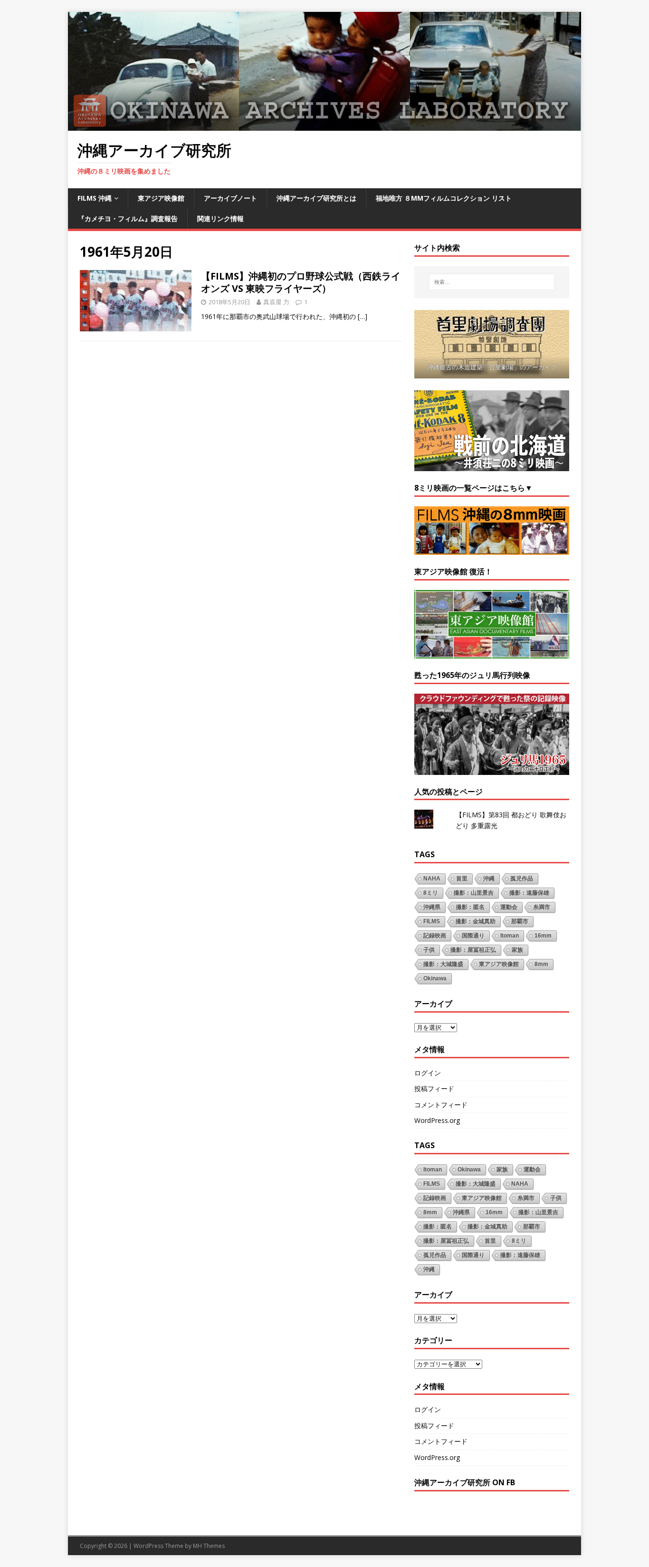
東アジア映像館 (161, 198)
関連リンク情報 (220, 218)
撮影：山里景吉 (474, 893)
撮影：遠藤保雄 (529, 893)
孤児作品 (521, 878)
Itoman (509, 935)
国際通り (473, 935)
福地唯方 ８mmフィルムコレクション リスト (444, 198)
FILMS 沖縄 (94, 198)
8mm (541, 964)
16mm (543, 935)
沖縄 (489, 878)
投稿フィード (434, 1088)
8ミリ (430, 893)
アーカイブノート (230, 198)
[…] (362, 316)
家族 (517, 950)
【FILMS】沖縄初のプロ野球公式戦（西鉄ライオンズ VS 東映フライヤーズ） (301, 282)
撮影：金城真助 (476, 921)
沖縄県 (431, 907)
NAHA (431, 878)
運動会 (508, 907)
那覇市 (519, 921)
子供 (429, 950)
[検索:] (492, 282)
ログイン (427, 1072)
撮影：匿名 (470, 907)
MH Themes (209, 1546)
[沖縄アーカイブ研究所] (324, 125)
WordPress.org (437, 1120)
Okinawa (435, 978)
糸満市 (541, 907)
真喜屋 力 (276, 302)
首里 (462, 878)
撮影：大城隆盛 (443, 964)
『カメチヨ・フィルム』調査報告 (128, 218)
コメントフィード (441, 1104)
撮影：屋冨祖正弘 (473, 950)
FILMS (431, 921)
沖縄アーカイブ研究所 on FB (464, 1482)
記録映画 (434, 935)
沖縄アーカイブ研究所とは (316, 198)
